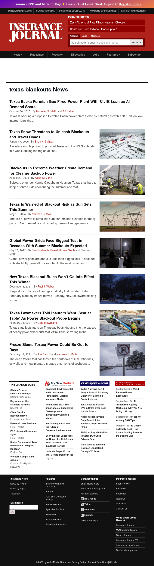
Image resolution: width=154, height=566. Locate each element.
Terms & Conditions (98, 562)
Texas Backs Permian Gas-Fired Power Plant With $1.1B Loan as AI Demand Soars (69, 104)
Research (57, 54)
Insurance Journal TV (72, 10)
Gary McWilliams (47, 323)
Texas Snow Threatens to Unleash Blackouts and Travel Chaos (49, 134)
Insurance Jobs (53, 519)
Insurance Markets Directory (55, 485)
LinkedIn (88, 515)
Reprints (120, 498)
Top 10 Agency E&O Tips (128, 418)
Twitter (87, 504)
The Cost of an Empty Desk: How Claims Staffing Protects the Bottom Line (129, 430)
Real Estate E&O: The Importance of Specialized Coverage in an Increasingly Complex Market (59, 411)
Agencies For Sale (55, 509)
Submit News (123, 483)
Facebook (89, 509)
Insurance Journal (125, 525)
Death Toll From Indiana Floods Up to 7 (93, 29)
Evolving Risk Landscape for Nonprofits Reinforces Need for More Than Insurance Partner (59, 441)
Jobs (96, 54)
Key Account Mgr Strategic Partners (20, 402)
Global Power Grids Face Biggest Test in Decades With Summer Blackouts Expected (48, 243)
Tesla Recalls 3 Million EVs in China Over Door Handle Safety (93, 408)
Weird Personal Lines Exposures (127, 392)
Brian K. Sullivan (44, 141)
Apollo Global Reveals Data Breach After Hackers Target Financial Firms (94, 422)
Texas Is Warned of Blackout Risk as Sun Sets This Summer (50, 206)
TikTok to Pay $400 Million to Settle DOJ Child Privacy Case (94, 436)
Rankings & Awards (56, 524)
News (17, 54)
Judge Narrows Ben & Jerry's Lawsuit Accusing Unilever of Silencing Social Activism (94, 394)
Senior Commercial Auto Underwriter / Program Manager (23, 445)
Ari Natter (68, 111)
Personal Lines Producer (23, 423)
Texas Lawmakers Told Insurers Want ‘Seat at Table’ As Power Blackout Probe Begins (50, 315)
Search (137, 42)
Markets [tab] (95, 36)
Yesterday (15, 493)
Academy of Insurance (103, 10)
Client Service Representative (18, 414)
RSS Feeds (90, 498)
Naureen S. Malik (46, 111)
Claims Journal (45, 10)
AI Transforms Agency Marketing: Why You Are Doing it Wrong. (129, 406)
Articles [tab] (74, 36)
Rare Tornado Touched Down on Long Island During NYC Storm (93, 448)
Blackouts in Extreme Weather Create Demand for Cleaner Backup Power (50, 170)
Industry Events (53, 504)
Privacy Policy (79, 562)
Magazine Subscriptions (93, 488)
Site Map (113, 562)
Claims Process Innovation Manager (20, 391)
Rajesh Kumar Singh (62, 250)
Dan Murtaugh (40, 250)
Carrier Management (133, 10)
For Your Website (89, 493)
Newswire (51, 514)
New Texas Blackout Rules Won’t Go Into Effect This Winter (51, 279)
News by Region (18, 483)
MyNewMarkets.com (20, 10)
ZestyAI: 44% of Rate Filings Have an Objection (98, 22)
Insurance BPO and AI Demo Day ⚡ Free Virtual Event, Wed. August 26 (77, 4)
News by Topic (17, 488)
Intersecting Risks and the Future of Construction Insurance (58, 427)
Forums (49, 491)
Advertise (121, 488)
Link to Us (121, 503)
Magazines (37, 54)
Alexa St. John (43, 178)
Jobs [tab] (84, 36)
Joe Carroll (44, 354)
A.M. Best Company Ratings (56, 498)
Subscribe (134, 54)
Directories (78, 54)
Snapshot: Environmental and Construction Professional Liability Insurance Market (59, 394)
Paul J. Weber (46, 286)
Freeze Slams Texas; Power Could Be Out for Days (49, 347)
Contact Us (121, 508)
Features (112, 54)
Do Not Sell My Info (90, 520)
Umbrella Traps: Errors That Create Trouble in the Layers (59, 455)
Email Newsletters (90, 483)
